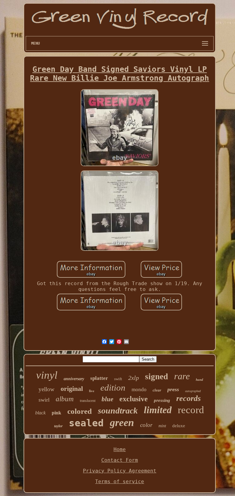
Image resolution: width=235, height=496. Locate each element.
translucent (87, 401)
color (146, 425)
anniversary (74, 379)
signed (156, 376)
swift (118, 379)
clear (157, 390)
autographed (193, 391)
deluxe (178, 425)
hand (199, 379)
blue (107, 399)
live (91, 391)
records (188, 398)
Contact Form (119, 460)
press (173, 389)
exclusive (133, 399)
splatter (99, 378)
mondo (139, 389)
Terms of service (119, 481)
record (191, 409)
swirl (44, 400)
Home (120, 449)
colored (79, 411)
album (65, 399)
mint (162, 426)
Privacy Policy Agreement (119, 471)
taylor (58, 426)
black (40, 412)
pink (56, 412)
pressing (162, 400)
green (122, 422)
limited (158, 409)
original (72, 388)
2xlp (133, 377)
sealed (86, 422)
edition (112, 387)
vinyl (47, 375)
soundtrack (118, 410)
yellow (46, 389)
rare (182, 376)
